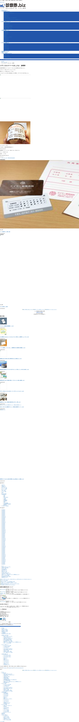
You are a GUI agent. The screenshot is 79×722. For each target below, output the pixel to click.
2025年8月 (3, 519)
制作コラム (3, 485)
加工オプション (4, 570)
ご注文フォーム (6, 54)
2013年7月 (3, 564)
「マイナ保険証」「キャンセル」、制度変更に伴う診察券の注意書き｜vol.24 (12, 347)
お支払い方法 (6, 675)
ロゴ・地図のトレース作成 (8, 29)
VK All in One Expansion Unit (18, 667)
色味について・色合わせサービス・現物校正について (12, 19)
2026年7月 (3, 509)
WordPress (5, 667)
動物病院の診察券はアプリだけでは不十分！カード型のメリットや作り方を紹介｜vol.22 (14, 369)
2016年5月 (3, 550)
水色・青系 (3, 490)
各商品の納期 (6, 15)
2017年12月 (3, 538)
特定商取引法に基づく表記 (6, 576)
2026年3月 (3, 513)
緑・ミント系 (4, 489)
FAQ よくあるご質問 (5, 575)
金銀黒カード (4, 486)
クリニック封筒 (6, 48)
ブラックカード (6, 39)
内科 (4, 495)
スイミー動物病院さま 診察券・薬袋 (5, 231)
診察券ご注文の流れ (5, 567)
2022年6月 (3, 527)
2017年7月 (3, 542)
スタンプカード (6, 47)
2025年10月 (3, 517)
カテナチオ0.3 (6, 32)
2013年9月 (3, 562)
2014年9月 (3, 558)
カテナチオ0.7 (6, 695)
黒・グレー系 (4, 493)
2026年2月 (3, 514)
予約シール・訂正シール (8, 43)
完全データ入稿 (6, 27)
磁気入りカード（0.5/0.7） (8, 698)
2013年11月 (3, 560)
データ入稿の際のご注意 (8, 640)
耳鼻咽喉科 (5, 500)
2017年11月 (3, 539)
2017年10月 (3, 540)
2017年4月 (3, 544)
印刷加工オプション (7, 40)
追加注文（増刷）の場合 (8, 28)
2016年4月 (3, 551)
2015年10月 (3, 556)
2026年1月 (3, 515)
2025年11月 (3, 516)
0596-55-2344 (2, 2)
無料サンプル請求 (5, 629)
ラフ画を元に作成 (7, 23)
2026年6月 (3, 510)
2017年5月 (3, 543)
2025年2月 (3, 521)
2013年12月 (3, 559)
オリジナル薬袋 (6, 49)
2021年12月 (3, 529)
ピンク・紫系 (4, 491)
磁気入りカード (6, 659)
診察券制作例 (4, 494)
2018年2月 (3, 536)
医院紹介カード (6, 46)
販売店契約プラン (7, 20)
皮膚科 (5, 499)
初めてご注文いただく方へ (6, 566)
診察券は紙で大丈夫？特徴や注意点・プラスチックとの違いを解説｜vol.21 (12, 380)
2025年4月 (3, 520)
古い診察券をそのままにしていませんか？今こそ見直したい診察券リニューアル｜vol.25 (14, 336)
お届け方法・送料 (7, 676)
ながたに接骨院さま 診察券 (4, 306)
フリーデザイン (6, 24)
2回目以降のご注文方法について (9, 674)
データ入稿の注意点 (7, 18)
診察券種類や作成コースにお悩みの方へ (10, 17)
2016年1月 (3, 553)
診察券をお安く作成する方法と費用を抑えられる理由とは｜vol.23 (11, 358)
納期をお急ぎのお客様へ (8, 639)
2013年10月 (3, 561)
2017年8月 (3, 541)
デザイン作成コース (5, 644)
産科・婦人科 (6, 497)
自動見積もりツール (7, 718)
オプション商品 (4, 704)
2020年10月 (3, 530)
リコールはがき (6, 45)
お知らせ (3, 484)
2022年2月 (3, 528)
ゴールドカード (6, 37)
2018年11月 (3, 531)
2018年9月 (3, 533)
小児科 (5, 498)
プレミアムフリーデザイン (8, 25)
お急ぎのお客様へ (7, 16)
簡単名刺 (5, 44)
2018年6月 (3, 535)
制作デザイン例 (4, 571)
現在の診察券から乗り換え (8, 26)
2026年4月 (3, 512)
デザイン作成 (4, 568)
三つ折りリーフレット (7, 50)
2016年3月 (3, 552)
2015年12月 (3, 554)
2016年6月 (3, 549)
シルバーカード (6, 38)
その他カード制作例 (5, 505)
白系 (2, 492)
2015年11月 (3, 555)
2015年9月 (3, 557)
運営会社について (5, 577)
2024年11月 (3, 522)
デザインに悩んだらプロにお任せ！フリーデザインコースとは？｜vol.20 (12, 391)
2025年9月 (3, 518)
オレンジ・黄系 (4, 488)
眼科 (4, 496)
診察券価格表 (6, 31)
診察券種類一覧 (4, 569)
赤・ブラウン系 (4, 487)
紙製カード (5, 658)
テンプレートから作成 (7, 22)
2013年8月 (3, 563)
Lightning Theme (10, 667)
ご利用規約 (3, 632)
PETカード (5, 657)
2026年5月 (3, 511)
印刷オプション (6, 663)
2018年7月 (3, 534)
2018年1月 (3, 537)
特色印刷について (7, 41)
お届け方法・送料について (6, 573)
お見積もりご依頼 (5, 630)
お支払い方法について (5, 572)
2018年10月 (3, 532)
